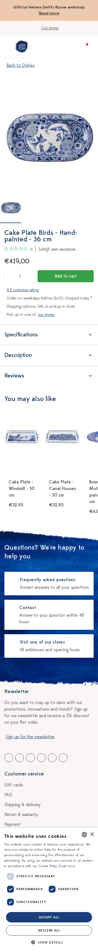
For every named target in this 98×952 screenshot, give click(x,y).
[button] (49, 942)
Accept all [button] (49, 917)
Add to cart (65, 276)
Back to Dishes (21, 65)
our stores (46, 314)
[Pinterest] (52, 757)
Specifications (21, 334)
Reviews (14, 375)
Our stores (50, 28)
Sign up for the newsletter (29, 737)
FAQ (8, 795)
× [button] (92, 834)
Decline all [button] (49, 930)
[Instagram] (63, 757)
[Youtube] (19, 757)
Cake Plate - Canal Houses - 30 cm (62, 488)
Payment (12, 824)
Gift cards (13, 785)
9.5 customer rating (23, 290)
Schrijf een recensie (56, 249)
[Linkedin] (30, 757)
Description (18, 355)
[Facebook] (8, 757)
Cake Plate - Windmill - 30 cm (22, 488)
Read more (49, 13)
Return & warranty (21, 814)
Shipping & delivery (22, 804)
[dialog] (49, 890)
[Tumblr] (41, 757)
